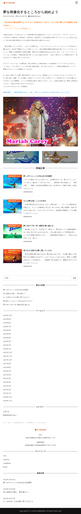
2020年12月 (7, 397)
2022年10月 (7, 315)
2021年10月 (7, 360)
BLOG (5, 467)
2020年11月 (7, 401)
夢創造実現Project (35, 16)
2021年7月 (7, 371)
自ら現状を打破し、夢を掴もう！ (15, 293)
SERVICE (6, 460)
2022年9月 (7, 319)
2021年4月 (7, 382)
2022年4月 (7, 338)
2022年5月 (7, 334)
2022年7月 (7, 326)
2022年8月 (7, 323)
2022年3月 (7, 341)
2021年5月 (7, 378)
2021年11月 (7, 356)
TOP (4, 456)
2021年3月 (7, 386)
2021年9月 (7, 364)
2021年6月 (7, 375)
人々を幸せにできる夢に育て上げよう (16, 297)
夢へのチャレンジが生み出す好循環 (15, 290)
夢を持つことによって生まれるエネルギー (18, 301)
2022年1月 (7, 349)
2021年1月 (7, 393)
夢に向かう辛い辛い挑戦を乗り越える (16, 305)
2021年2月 (7, 390)
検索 (74, 278)
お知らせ (6, 411)
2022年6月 (7, 330)
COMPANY (7, 463)
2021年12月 (7, 352)
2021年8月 (7, 367)
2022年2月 (7, 345)
